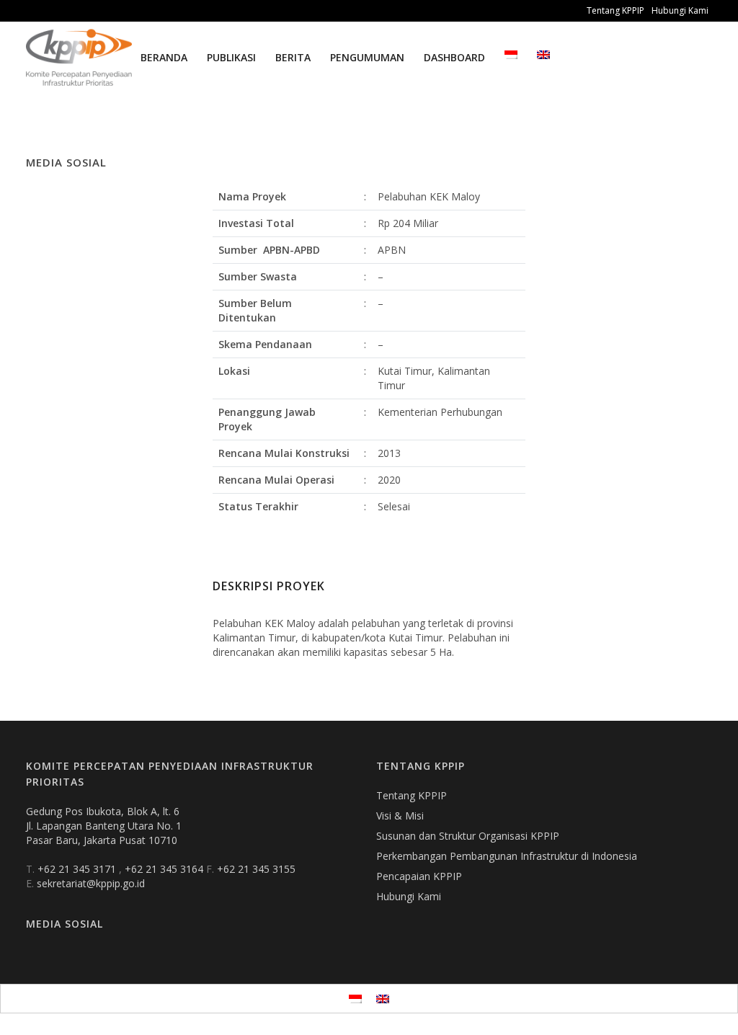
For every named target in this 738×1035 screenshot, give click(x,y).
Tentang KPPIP (615, 10)
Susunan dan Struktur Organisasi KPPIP (467, 836)
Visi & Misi (400, 815)
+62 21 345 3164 (165, 869)
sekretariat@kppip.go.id (91, 883)
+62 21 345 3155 (256, 869)
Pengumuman (367, 57)
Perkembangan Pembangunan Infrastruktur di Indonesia (506, 856)
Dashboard (454, 57)
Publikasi (231, 57)
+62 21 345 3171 (78, 869)
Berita (293, 57)
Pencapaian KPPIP (419, 876)
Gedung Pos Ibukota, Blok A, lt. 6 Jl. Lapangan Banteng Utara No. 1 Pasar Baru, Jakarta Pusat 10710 (104, 825)
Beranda (164, 57)
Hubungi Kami (680, 10)
